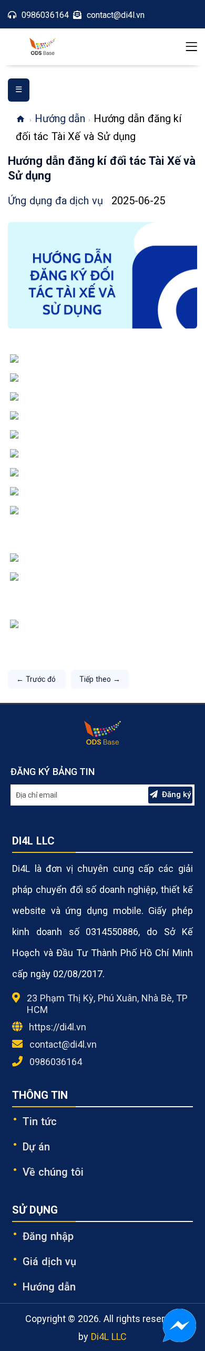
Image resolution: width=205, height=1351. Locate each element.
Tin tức (40, 1121)
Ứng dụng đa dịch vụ (57, 200)
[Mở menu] (191, 47)
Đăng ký (176, 794)
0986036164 (55, 1061)
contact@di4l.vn (63, 1044)
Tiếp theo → (99, 679)
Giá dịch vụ (49, 1261)
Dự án (36, 1146)
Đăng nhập (48, 1236)
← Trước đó (36, 679)
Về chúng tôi (53, 1172)
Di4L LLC (109, 1336)
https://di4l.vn (57, 1026)
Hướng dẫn (60, 118)
